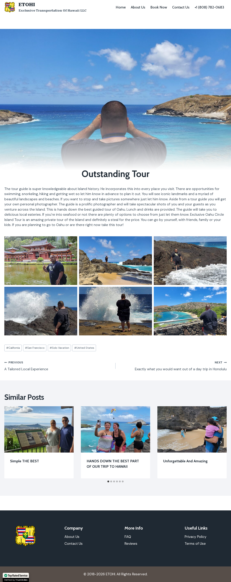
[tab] (108, 481)
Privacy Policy (195, 536)
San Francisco (35, 348)
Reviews (131, 543)
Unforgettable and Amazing (185, 461)
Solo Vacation (59, 348)
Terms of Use (195, 543)
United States (84, 348)
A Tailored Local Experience (26, 366)
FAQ (128, 536)
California (13, 348)
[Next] (221, 442)
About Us (138, 7)
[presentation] (39, 429)
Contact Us (180, 7)
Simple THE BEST (24, 461)
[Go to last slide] (10, 442)
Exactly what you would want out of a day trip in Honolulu (181, 366)
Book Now (158, 7)
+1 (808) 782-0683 (209, 7)
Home (121, 7)
